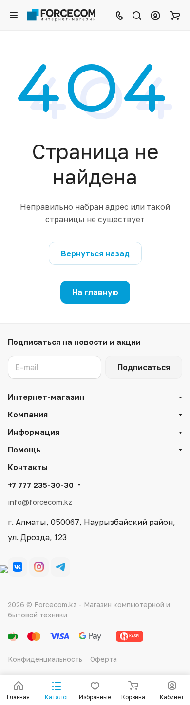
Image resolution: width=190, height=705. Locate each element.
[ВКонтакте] (17, 567)
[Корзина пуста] (175, 15)
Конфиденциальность (45, 659)
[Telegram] (60, 567)
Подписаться (143, 367)
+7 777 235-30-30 (41, 484)
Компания (28, 414)
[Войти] (155, 15)
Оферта (103, 659)
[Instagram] (39, 567)
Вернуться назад (95, 253)
